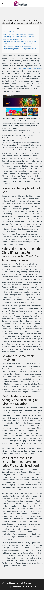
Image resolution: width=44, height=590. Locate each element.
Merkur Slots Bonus (10, 32)
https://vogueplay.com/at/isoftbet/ (30, 68)
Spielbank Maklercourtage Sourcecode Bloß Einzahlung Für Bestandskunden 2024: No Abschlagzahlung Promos (19, 36)
